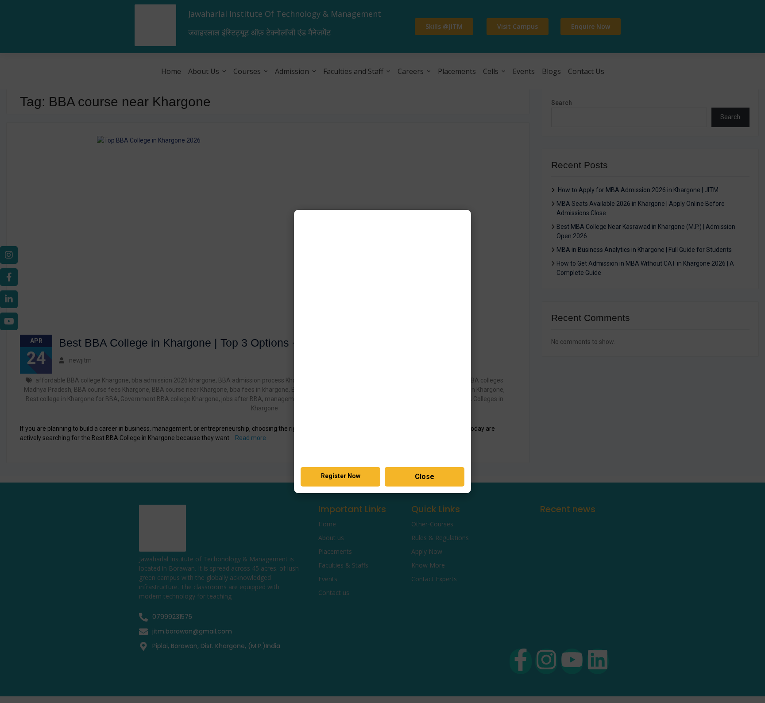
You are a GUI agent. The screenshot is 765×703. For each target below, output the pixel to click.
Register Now (340, 475)
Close (424, 476)
